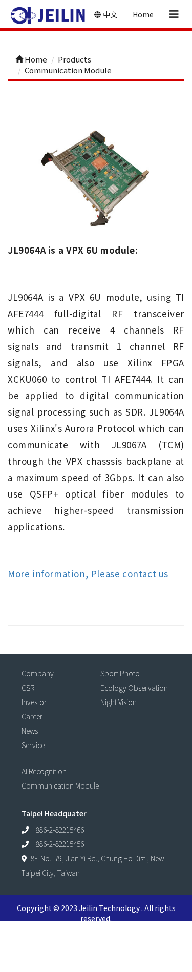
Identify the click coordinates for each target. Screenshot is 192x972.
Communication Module (60, 785)
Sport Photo (120, 673)
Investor (34, 702)
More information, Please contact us (88, 573)
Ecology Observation (134, 688)
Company (38, 673)
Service (33, 745)
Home (143, 14)
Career (32, 716)
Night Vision (118, 702)
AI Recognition (44, 771)
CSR (28, 688)
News (30, 731)
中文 (109, 14)
